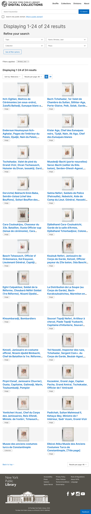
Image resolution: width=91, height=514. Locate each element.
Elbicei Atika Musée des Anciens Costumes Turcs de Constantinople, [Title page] (66, 447)
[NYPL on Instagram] (78, 493)
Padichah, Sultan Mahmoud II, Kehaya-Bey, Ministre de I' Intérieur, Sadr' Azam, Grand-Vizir (67, 416)
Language (74, 482)
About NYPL (75, 479)
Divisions (77, 3)
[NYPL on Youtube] (83, 493)
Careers (46, 482)
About (86, 3)
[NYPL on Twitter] (73, 493)
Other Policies (61, 479)
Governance (60, 484)
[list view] (50, 76)
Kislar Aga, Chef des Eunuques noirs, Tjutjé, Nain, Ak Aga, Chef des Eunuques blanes (66, 133)
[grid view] (46, 76)
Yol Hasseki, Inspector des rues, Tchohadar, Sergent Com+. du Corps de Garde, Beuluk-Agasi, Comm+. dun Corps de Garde (66, 354)
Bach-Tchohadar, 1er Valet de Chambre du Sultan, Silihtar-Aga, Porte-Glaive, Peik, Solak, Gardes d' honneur (67, 103)
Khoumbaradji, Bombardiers (19, 318)
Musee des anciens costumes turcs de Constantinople (20, 445)
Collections (66, 3)
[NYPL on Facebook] (68, 493)
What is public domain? (34, 17)
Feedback (85, 512)
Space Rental (48, 484)
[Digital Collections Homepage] (22, 4)
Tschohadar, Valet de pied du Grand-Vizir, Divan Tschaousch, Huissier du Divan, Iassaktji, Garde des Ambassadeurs (23, 166)
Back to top (8, 464)
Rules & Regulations (78, 477)
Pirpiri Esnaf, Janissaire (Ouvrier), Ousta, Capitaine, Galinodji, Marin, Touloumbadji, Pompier (23, 384)
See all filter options (12, 52)
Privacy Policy (60, 477)
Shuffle (55, 3)
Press (46, 479)
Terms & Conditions (62, 482)
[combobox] (40, 11)
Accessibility (48, 477)
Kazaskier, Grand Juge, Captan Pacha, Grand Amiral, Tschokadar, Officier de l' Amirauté (67, 384)
